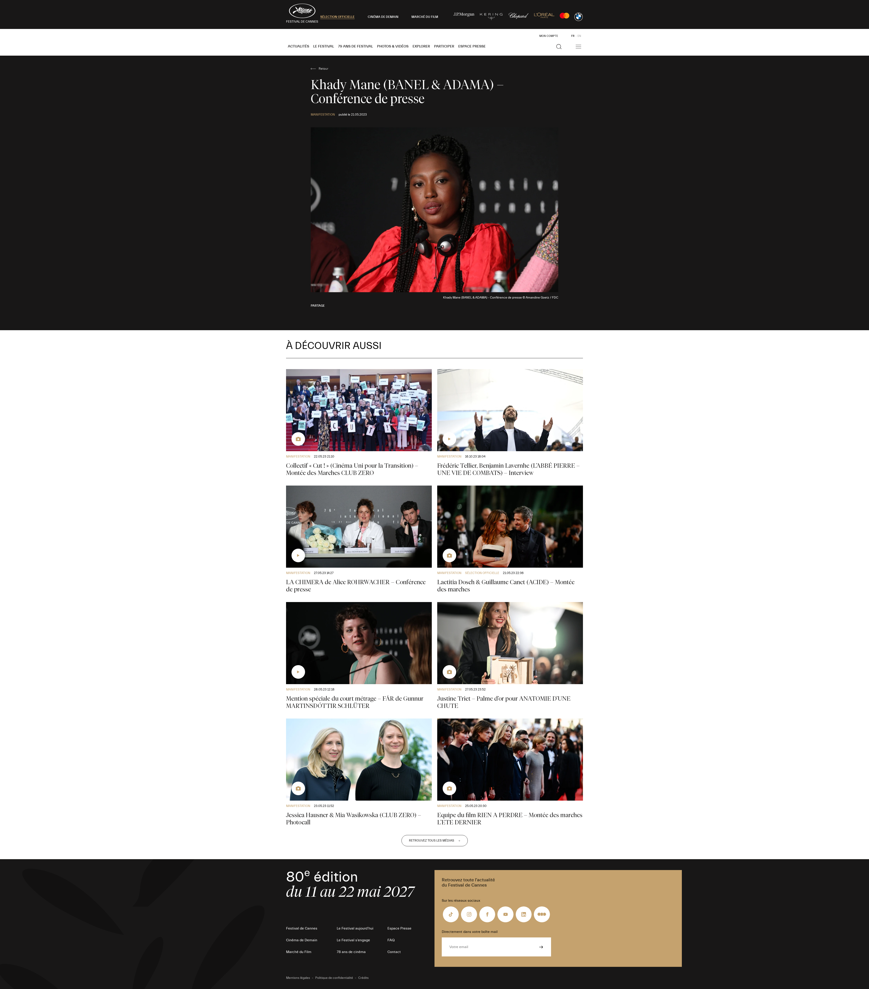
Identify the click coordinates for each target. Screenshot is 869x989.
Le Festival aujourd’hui (355, 928)
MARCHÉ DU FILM (424, 17)
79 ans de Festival (355, 46)
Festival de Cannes (301, 928)
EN (579, 36)
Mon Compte (548, 36)
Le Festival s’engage (353, 940)
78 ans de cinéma (351, 952)
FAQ (391, 940)
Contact (394, 952)
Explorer (421, 46)
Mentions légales (298, 978)
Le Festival (323, 46)
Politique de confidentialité (334, 978)
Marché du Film (298, 952)
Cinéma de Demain (301, 940)
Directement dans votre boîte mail (470, 932)
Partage (318, 306)
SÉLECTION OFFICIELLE (337, 17)
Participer (444, 46)
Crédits (363, 978)
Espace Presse (472, 46)
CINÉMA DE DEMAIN (383, 17)
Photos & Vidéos (392, 46)
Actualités (298, 46)
